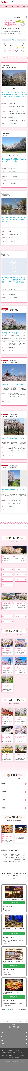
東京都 (3, 783)
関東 (3, 569)
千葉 (17, 580)
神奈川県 (3, 791)
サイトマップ (4, 1050)
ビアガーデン (16, 1009)
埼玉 (3, 585)
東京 (3, 616)
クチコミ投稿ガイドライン (18, 1052)
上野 (3, 574)
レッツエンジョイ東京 (5, 1021)
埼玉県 (3, 807)
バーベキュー (8, 1009)
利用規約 (11, 1050)
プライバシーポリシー (19, 1050)
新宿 (17, 574)
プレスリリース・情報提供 (19, 1055)
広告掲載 (11, 1057)
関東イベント (21, 1021)
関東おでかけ (14, 1021)
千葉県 (3, 799)
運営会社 (17, 1057)
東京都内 (18, 569)
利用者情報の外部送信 (6, 1052)
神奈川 (3, 580)
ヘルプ (2, 1055)
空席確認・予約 (14, 902)
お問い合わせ (9, 1055)
